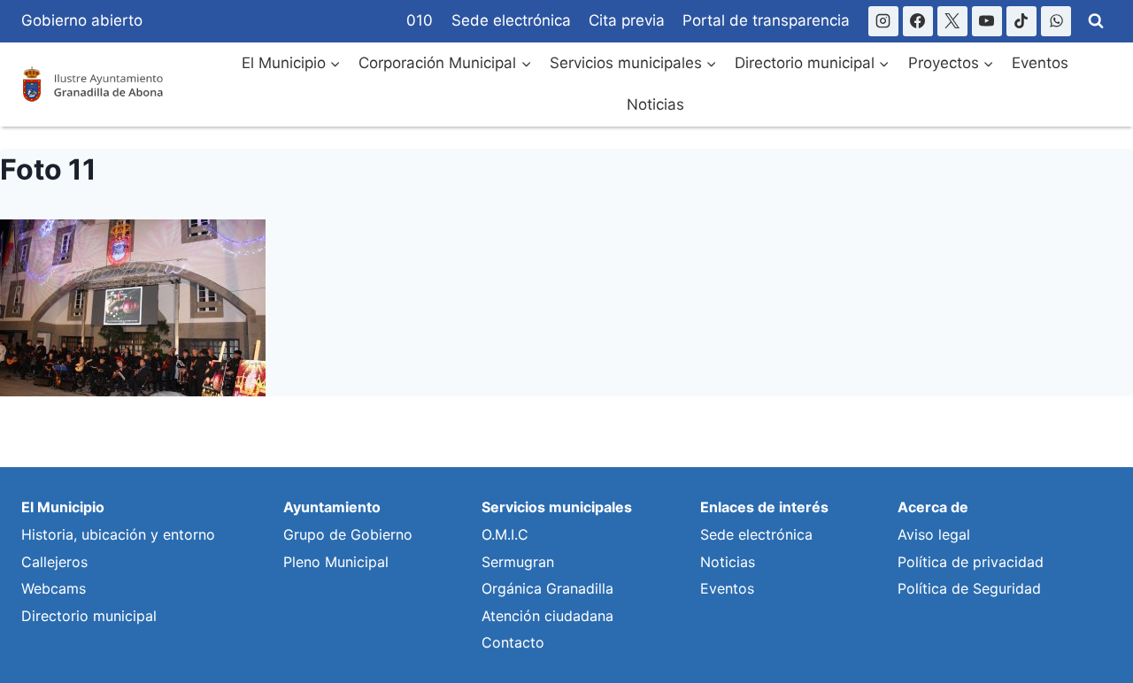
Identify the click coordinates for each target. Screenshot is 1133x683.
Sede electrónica (511, 20)
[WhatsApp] (1056, 21)
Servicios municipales (557, 507)
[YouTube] (987, 21)
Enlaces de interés (764, 507)
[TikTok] (1021, 21)
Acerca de (933, 507)
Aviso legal (934, 534)
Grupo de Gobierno (347, 534)
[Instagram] (883, 21)
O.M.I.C (505, 534)
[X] (952, 21)
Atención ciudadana (547, 616)
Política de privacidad (971, 562)
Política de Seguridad (969, 588)
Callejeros (54, 562)
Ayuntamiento (332, 507)
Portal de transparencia (766, 20)
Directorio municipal (89, 616)
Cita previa (627, 20)
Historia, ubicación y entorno (118, 534)
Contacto (513, 642)
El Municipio (62, 507)
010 (419, 20)
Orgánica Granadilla (547, 588)
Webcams (53, 588)
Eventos (1040, 63)
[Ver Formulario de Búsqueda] (1096, 21)
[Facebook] (918, 21)
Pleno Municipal (336, 562)
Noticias (655, 104)
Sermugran (518, 562)
